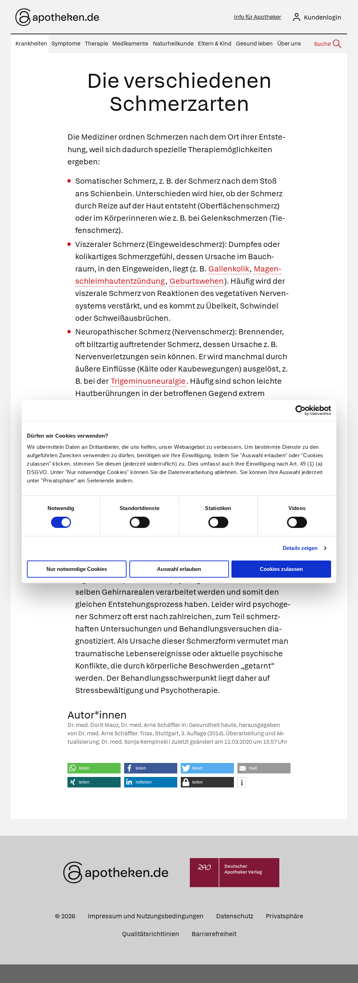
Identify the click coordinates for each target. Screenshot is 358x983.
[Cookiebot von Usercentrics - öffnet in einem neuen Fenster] (300, 410)
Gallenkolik (228, 269)
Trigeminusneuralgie (148, 381)
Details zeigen (300, 548)
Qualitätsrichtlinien (150, 934)
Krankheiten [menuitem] (31, 43)
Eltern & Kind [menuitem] (214, 43)
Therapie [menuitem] (96, 43)
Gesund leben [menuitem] (254, 43)
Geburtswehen (197, 281)
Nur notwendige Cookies (76, 569)
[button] (94, 768)
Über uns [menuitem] (289, 43)
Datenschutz (234, 916)
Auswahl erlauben (179, 569)
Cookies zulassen (281, 569)
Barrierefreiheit (214, 934)
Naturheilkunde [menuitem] (173, 43)
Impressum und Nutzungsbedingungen (145, 916)
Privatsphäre (284, 916)
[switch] (140, 522)
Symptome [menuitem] (65, 43)
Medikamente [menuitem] (130, 43)
